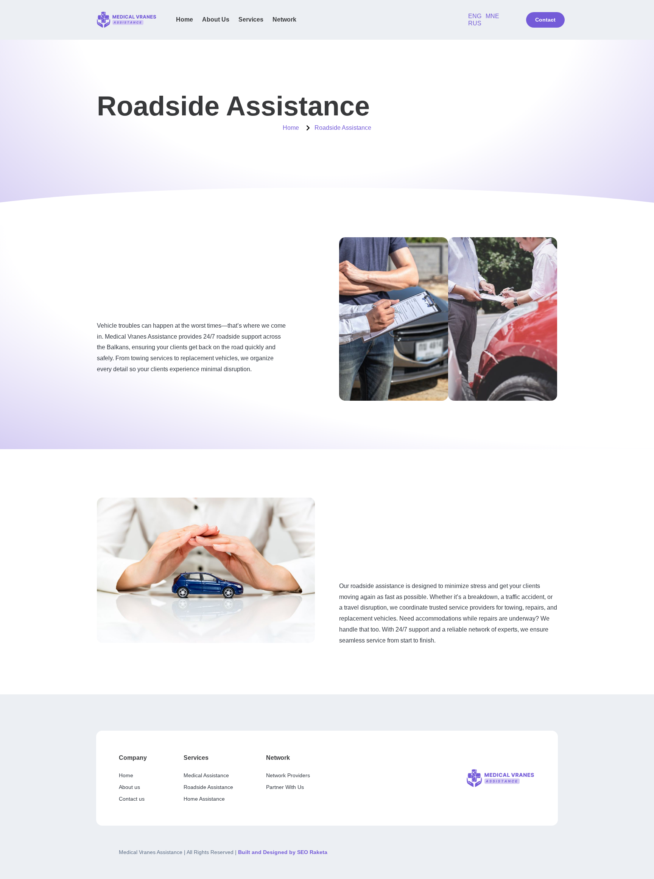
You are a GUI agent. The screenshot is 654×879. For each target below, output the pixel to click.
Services (250, 19)
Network (284, 19)
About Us (215, 19)
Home (184, 19)
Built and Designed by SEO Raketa (282, 852)
